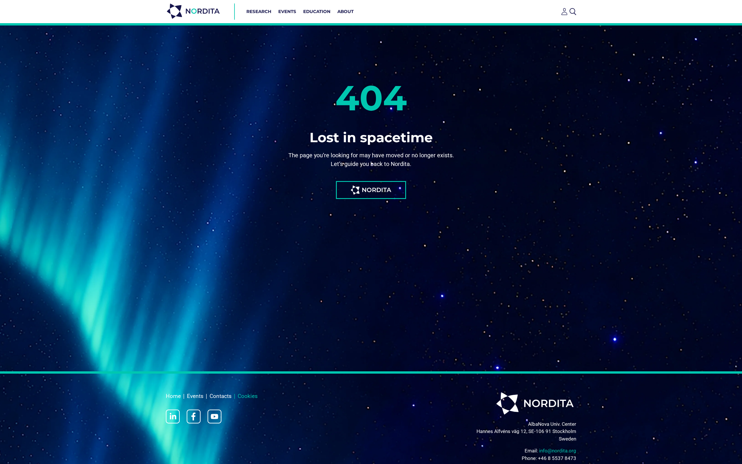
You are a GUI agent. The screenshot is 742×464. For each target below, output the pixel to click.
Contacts (221, 396)
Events (287, 11)
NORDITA (376, 189)
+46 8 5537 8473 (557, 458)
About (345, 11)
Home (173, 396)
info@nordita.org (557, 451)
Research (258, 11)
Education (316, 11)
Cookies (248, 396)
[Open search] (573, 11)
